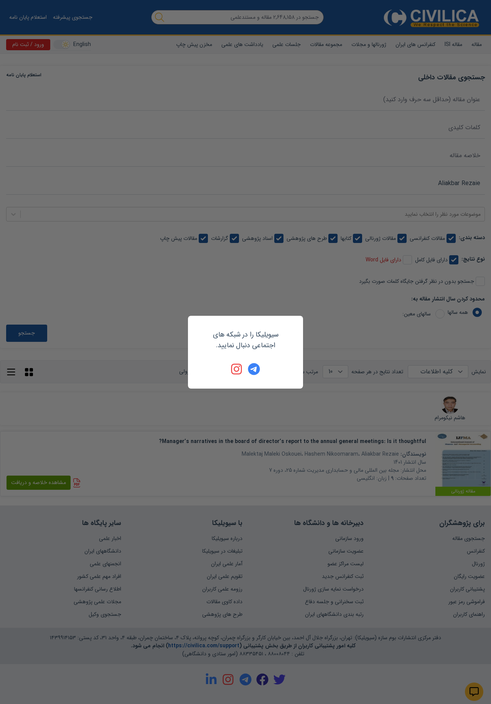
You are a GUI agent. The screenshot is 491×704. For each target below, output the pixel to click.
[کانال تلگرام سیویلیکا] (254, 369)
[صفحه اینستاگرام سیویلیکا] (237, 369)
